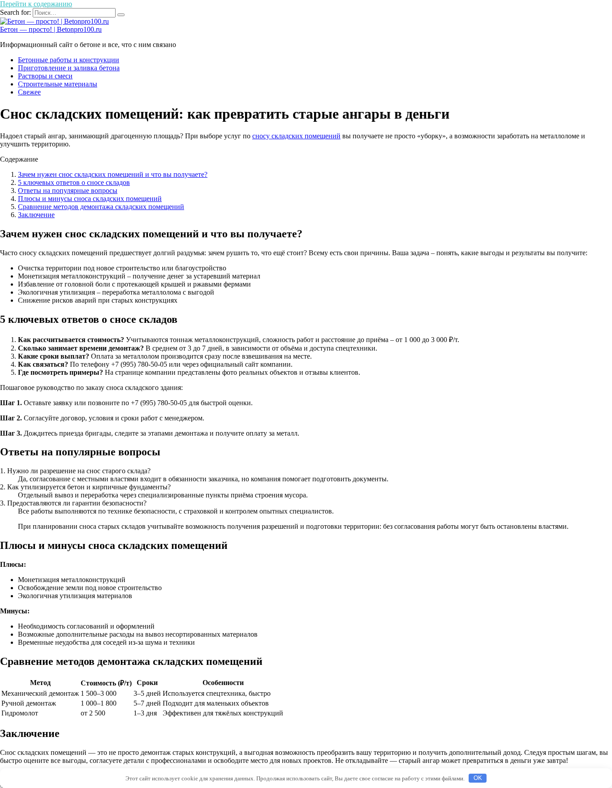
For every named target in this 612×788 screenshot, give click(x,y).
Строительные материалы (57, 84)
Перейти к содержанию (36, 4)
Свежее (29, 92)
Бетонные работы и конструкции (68, 60)
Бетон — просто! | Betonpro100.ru (51, 29)
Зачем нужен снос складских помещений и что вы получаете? (112, 174)
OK (478, 778)
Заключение (36, 214)
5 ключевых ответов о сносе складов (74, 182)
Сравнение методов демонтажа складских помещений (101, 206)
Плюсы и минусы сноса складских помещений (90, 198)
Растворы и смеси (45, 76)
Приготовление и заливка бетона (69, 68)
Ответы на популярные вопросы (67, 190)
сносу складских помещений (296, 136)
